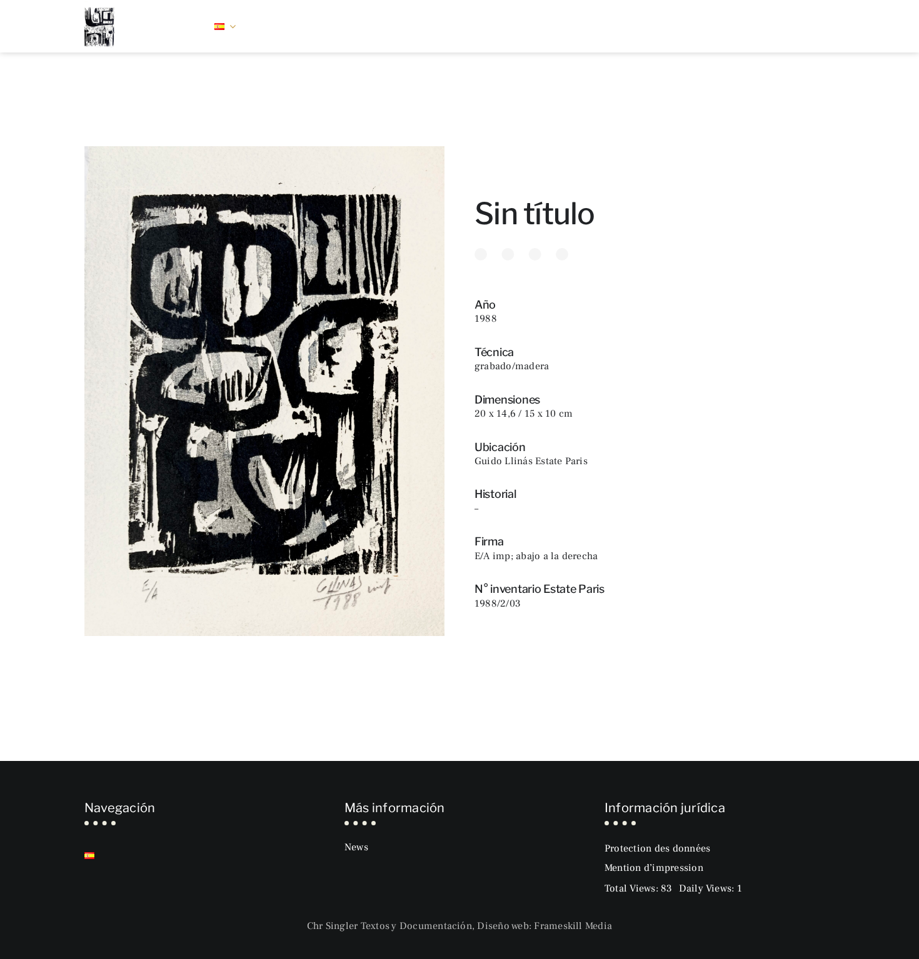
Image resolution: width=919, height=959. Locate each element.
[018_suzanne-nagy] (99, 6)
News (356, 847)
